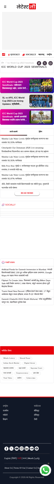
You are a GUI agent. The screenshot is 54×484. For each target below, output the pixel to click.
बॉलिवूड (36, 411)
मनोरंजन (37, 406)
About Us (8, 468)
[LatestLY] (26, 7)
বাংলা (24, 458)
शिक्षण (5, 419)
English (7, 458)
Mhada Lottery (9, 358)
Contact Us (31, 468)
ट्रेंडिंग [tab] (40, 131)
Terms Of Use (19, 468)
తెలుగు (31, 458)
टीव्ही (35, 419)
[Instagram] (21, 448)
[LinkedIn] (26, 448)
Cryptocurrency (22, 373)
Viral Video (7, 378)
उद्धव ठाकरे (22, 368)
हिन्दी (14, 458)
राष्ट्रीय (49, 54)
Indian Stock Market (11, 363)
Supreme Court (36, 368)
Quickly (15, 54)
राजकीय (5, 411)
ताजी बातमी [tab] (13, 131)
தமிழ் (37, 458)
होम (2, 63)
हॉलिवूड (36, 415)
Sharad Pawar (25, 358)
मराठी (19, 458)
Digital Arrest (29, 363)
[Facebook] (6, 448)
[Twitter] (45, 63)
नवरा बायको (7, 373)
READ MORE (27, 193)
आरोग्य (19, 378)
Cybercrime (30, 378)
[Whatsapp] (50, 63)
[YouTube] (16, 448)
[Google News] (32, 448)
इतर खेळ (36, 373)
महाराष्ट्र (41, 54)
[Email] (37, 448)
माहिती (5, 415)
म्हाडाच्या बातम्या (8, 368)
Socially (31, 54)
